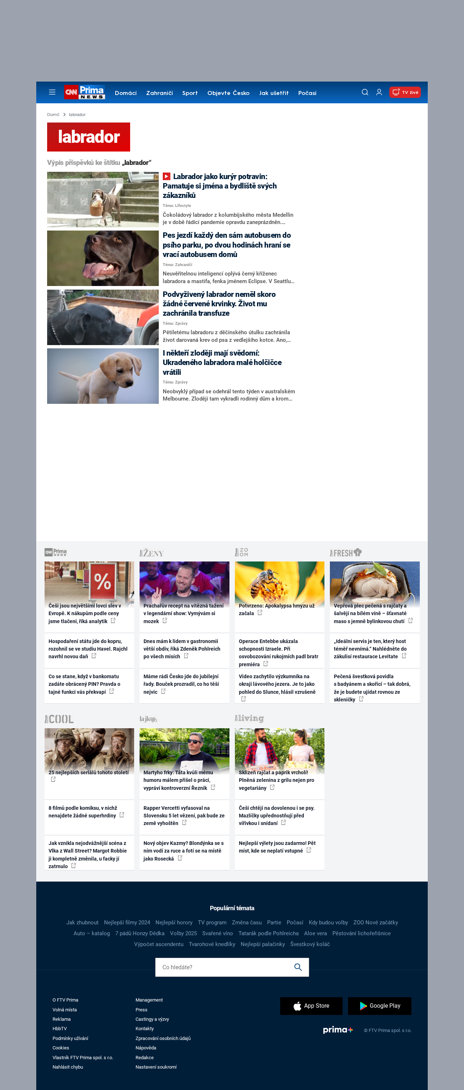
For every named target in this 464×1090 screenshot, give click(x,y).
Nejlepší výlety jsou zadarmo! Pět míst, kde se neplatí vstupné (277, 847)
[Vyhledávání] (365, 92)
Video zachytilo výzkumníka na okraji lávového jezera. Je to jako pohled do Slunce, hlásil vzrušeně (277, 684)
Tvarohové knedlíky (212, 944)
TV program (212, 922)
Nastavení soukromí (156, 1067)
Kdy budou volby (328, 922)
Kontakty (145, 1028)
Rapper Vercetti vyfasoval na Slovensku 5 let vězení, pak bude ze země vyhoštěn (184, 815)
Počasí (307, 93)
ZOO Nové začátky (375, 922)
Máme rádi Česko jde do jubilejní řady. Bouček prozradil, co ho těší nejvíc (181, 684)
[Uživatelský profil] (379, 92)
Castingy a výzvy (152, 1019)
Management (149, 1000)
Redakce (145, 1057)
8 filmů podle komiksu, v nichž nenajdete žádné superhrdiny (83, 811)
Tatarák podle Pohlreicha (269, 933)
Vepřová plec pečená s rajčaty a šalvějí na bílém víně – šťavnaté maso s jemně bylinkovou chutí (370, 613)
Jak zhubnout (82, 922)
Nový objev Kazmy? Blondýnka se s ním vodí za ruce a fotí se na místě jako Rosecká (184, 851)
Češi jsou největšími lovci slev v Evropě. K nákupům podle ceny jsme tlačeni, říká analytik (85, 613)
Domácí (126, 93)
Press (142, 1009)
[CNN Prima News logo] (84, 92)
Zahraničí (159, 93)
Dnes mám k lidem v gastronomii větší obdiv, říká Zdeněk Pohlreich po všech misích (182, 649)
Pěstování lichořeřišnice (361, 933)
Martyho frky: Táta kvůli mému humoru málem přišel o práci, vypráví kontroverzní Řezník (178, 780)
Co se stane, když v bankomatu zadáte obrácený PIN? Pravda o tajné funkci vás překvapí (84, 684)
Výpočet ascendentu (158, 944)
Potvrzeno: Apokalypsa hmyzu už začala (277, 609)
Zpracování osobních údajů (163, 1038)
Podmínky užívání (70, 1038)
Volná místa (65, 1009)
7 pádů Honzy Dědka (140, 933)
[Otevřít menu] (52, 92)
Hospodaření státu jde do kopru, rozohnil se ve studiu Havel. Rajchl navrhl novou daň (88, 649)
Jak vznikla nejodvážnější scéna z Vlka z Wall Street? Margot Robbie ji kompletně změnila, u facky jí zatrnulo (88, 854)
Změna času (247, 922)
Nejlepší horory (174, 922)
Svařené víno (217, 933)
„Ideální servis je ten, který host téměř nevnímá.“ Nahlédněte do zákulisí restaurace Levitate (370, 649)
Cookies (61, 1047)
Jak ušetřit (274, 93)
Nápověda (146, 1047)
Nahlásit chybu (68, 1067)
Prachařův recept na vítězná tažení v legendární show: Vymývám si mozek (184, 613)
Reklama (62, 1019)
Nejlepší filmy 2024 (127, 922)
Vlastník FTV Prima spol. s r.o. (83, 1057)
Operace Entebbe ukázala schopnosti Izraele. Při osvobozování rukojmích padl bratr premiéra (278, 652)
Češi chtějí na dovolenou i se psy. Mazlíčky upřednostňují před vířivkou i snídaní (277, 815)
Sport (190, 93)
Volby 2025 (183, 933)
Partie (274, 922)
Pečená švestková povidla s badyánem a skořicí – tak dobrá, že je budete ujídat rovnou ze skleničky (372, 688)
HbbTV (60, 1028)
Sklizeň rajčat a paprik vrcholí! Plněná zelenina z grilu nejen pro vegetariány (276, 780)
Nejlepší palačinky (263, 944)
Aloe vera (315, 933)
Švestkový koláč (310, 944)
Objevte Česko (228, 93)
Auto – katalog (92, 933)
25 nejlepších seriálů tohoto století (89, 772)
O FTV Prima (65, 1000)
